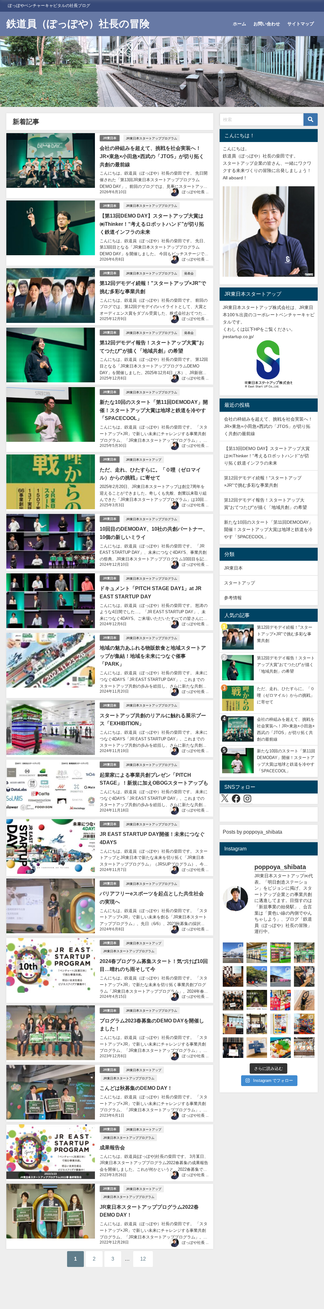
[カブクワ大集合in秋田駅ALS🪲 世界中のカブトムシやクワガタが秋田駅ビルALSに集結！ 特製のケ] (304, 1000)
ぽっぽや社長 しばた (199, 192)
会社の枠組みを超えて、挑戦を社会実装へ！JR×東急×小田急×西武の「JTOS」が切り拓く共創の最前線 (152, 156)
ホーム (239, 24)
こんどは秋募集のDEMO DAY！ (136, 1087)
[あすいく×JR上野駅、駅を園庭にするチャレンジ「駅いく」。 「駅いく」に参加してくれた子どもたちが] (304, 1047)
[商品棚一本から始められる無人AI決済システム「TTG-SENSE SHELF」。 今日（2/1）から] (280, 952)
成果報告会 (112, 1147)
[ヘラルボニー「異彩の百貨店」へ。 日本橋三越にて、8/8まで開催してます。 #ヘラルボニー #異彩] (304, 1024)
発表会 (189, 273)
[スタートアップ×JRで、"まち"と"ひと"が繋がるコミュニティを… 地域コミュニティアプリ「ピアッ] (233, 1047)
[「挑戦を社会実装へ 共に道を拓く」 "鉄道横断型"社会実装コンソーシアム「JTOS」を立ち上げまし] (256, 1000)
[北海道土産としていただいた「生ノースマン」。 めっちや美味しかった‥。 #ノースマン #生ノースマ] (256, 1047)
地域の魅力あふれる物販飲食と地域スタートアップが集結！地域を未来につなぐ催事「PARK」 (153, 655)
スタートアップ (239, 583)
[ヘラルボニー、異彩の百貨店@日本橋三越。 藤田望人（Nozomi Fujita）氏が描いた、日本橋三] (280, 1024)
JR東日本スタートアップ (143, 459)
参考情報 (233, 598)
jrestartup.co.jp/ (238, 336)
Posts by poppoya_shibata (252, 831)
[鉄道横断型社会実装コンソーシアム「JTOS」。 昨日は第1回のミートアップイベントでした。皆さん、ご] (233, 976)
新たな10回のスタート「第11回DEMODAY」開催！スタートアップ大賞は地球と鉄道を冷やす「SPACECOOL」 (154, 410)
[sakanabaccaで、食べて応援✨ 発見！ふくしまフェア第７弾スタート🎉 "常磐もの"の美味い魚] (280, 1000)
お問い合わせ (266, 24)
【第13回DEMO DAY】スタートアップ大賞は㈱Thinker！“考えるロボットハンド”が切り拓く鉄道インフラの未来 (152, 223)
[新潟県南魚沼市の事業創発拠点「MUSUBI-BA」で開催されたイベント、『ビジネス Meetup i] (233, 952)
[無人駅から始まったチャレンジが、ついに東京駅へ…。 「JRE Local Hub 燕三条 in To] (304, 976)
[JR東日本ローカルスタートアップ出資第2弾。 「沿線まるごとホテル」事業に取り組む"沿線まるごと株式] (256, 1024)
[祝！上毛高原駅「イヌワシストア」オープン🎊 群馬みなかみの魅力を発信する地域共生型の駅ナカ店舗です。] (256, 952)
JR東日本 (109, 138)
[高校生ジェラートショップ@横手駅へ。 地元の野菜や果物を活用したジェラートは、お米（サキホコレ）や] (233, 1024)
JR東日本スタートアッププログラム (151, 138)
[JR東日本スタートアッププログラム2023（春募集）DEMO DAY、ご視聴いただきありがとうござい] (304, 952)
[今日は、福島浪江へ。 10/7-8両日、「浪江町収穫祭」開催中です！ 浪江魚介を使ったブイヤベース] (280, 976)
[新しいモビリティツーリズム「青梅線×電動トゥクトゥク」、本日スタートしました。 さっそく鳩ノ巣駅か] (256, 976)
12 (143, 1258)
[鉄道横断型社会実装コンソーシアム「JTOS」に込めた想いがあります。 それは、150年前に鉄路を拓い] (233, 1000)
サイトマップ (300, 24)
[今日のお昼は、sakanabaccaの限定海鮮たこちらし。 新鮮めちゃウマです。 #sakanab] (280, 1047)
